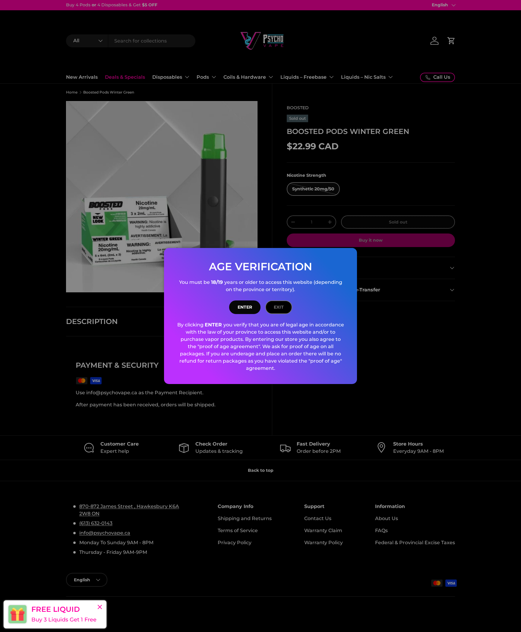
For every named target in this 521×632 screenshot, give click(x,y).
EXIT (279, 307)
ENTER (245, 307)
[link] (55, 614)
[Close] (100, 607)
